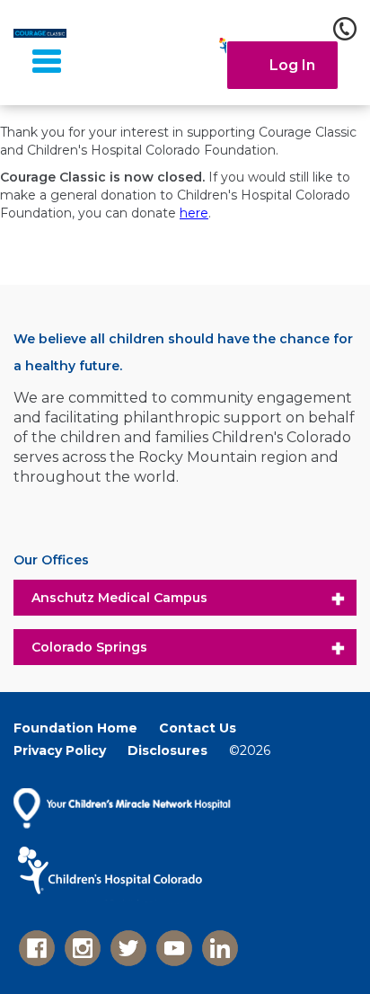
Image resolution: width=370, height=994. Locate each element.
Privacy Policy (59, 750)
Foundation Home (75, 728)
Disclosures (167, 750)
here (194, 213)
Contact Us (197, 728)
